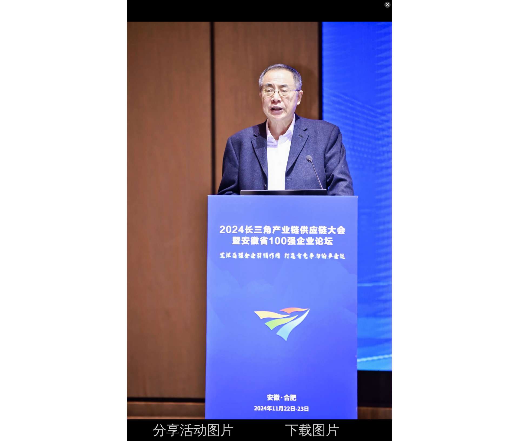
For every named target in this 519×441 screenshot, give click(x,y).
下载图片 (312, 430)
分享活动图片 (193, 430)
